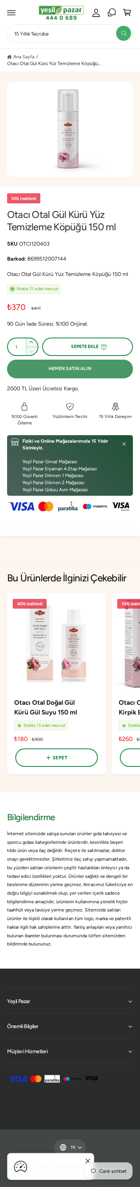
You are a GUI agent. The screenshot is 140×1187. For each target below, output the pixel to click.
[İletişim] (111, 13)
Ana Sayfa (23, 56)
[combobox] (70, 33)
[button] (11, 13)
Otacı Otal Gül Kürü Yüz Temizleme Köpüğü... (54, 63)
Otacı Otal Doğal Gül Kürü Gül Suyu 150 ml (45, 707)
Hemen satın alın (70, 368)
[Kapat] (124, 444)
